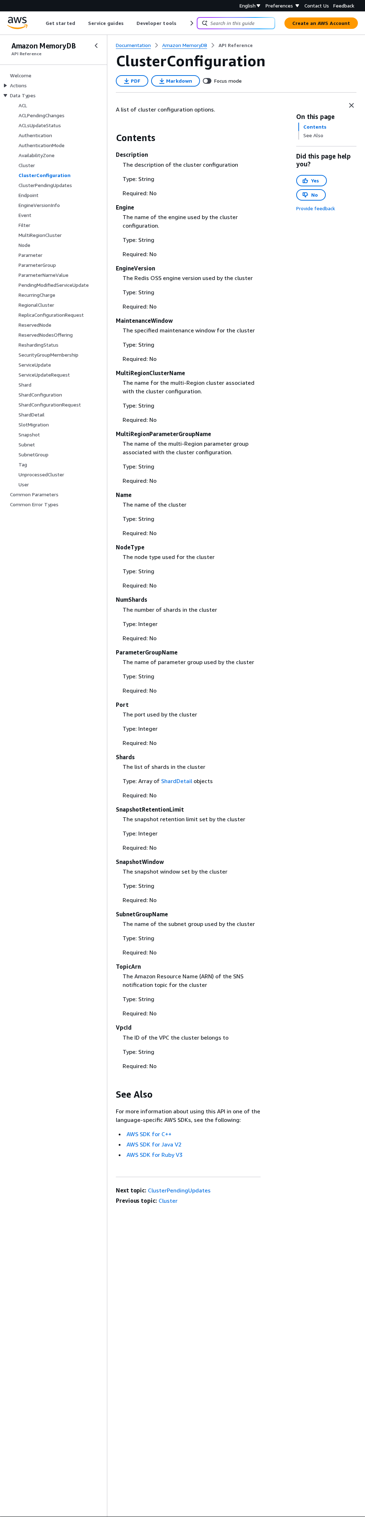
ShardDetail (176, 781)
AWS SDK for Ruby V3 (154, 1154)
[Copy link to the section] (110, 137)
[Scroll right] (191, 23)
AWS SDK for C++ (149, 1134)
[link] (236, 45)
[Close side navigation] (96, 45)
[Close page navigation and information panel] (351, 105)
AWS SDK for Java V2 (154, 1144)
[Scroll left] (40, 23)
